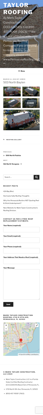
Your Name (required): (12, 226)
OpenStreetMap (25, 354)
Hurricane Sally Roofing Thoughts (16, 196)
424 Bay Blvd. (8, 191)
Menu (23, 71)
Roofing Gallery (14, 139)
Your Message (9, 268)
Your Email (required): (12, 236)
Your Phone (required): (12, 247)
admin (22, 79)
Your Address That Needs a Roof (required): (20, 257)
